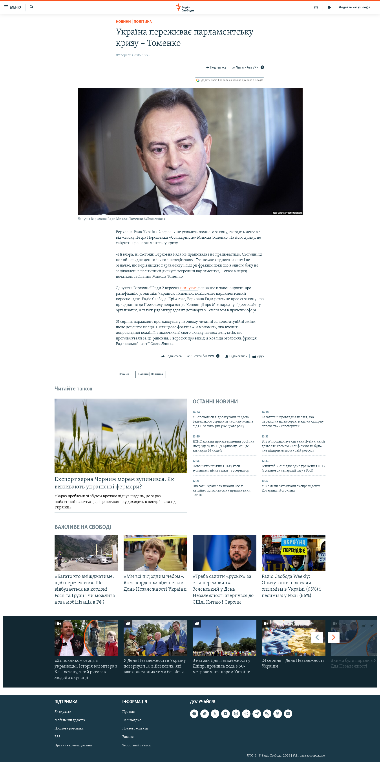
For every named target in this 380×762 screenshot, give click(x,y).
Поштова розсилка (69, 728)
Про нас (128, 712)
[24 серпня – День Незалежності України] (293, 638)
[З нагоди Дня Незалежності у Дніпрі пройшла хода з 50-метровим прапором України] (224, 638)
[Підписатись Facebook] (194, 713)
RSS (57, 737)
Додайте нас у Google (354, 7)
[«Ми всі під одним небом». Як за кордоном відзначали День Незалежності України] (155, 553)
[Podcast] (277, 713)
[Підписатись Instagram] (236, 713)
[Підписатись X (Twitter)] (215, 713)
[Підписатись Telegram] (256, 713)
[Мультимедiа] (329, 7)
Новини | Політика (134, 22)
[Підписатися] (288, 713)
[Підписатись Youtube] (225, 713)
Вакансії (129, 737)
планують (189, 288)
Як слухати (63, 712)
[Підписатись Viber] (246, 713)
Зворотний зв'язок (136, 745)
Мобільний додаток (70, 720)
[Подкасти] (316, 7)
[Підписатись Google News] (204, 713)
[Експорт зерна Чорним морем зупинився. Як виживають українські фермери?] (121, 436)
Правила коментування (73, 745)
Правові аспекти (135, 728)
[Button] (216, 68)
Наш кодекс (131, 720)
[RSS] (267, 713)
